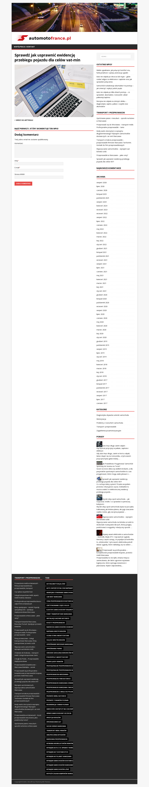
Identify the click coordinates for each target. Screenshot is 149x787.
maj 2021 (100, 275)
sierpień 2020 (102, 310)
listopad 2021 (102, 252)
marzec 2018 (101, 368)
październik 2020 (103, 302)
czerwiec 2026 (102, 190)
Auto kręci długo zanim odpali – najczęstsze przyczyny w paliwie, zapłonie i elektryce (113, 448)
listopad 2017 (102, 384)
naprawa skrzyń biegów (56, 631)
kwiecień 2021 (102, 279)
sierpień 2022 (102, 217)
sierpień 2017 (102, 395)
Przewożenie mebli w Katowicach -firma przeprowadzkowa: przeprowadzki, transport (27, 585)
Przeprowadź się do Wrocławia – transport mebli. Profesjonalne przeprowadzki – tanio (26, 632)
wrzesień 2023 (102, 210)
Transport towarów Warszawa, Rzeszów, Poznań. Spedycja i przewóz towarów (28, 624)
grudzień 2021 (102, 248)
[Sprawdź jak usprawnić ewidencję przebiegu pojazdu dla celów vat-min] (54, 116)
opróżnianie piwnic (54, 649)
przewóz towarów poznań (57, 700)
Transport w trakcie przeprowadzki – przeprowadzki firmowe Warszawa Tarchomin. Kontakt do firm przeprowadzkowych (114, 142)
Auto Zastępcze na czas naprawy (59, 588)
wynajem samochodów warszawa (59, 765)
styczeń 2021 (102, 291)
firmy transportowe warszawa (59, 614)
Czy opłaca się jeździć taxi (24, 592)
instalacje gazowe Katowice (57, 618)
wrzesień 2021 (102, 260)
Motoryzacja (101, 419)
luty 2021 (100, 287)
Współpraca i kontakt (24, 47)
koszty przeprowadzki (55, 623)
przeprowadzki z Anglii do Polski (59, 692)
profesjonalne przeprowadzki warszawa (63, 670)
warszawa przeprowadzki (56, 739)
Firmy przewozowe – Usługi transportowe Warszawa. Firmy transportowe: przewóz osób (26, 640)
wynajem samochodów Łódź (57, 769)
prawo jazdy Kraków (54, 662)
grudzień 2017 (102, 380)
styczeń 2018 (102, 376)
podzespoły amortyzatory (57, 657)
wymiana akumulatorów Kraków (59, 743)
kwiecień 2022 (102, 233)
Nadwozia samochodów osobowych (61, 627)
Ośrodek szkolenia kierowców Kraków (62, 653)
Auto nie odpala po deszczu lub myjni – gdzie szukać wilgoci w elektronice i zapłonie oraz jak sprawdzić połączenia (114, 79)
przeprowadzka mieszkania (57, 674)
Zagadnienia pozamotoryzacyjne (109, 431)
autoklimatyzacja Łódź (55, 584)
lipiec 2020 (100, 314)
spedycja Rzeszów (53, 718)
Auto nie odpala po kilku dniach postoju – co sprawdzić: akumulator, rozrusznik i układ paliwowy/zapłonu (113, 94)
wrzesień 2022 (102, 213)
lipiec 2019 (100, 353)
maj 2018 (100, 361)
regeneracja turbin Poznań (57, 705)
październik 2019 (103, 345)
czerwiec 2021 (102, 271)
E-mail (17, 167)
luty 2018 (100, 372)
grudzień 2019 (102, 341)
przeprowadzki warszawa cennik (59, 683)
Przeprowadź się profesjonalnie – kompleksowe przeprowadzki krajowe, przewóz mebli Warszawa (114, 552)
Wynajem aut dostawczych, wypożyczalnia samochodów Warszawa (25, 687)
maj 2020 (100, 322)
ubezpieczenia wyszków (56, 735)
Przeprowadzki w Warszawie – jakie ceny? (112, 155)
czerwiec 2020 (102, 318)
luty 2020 (100, 333)
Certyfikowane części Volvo (57, 605)
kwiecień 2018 (102, 364)
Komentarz (19, 143)
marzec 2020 (101, 330)
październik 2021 (103, 256)
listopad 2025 (102, 194)
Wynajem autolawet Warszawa (58, 756)
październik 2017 (103, 388)
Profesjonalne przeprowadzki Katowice (62, 666)
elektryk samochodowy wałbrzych (60, 610)
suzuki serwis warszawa (56, 726)
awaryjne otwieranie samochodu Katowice (63, 593)
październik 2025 (103, 198)
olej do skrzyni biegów (55, 640)
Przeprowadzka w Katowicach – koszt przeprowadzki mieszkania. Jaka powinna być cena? (28, 717)
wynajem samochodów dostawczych (61, 761)
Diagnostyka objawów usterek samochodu (113, 415)
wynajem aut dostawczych (57, 752)
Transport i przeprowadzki (106, 427)
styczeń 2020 (102, 337)
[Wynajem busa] (74, 30)
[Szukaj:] (115, 56)
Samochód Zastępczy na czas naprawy (61, 709)
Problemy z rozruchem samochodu (110, 423)
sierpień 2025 (102, 202)
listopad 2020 (102, 299)
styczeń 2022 (102, 244)
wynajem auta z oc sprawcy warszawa (61, 748)
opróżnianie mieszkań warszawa (59, 644)
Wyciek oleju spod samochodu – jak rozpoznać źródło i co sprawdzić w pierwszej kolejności (113, 501)
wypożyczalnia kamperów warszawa (61, 774)
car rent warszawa (54, 597)
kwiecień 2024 (102, 206)
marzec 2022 (101, 237)
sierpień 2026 (102, 182)
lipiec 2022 (100, 221)
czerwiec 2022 (102, 225)
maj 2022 (100, 229)
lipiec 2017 (100, 399)
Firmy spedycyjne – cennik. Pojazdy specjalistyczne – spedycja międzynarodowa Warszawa (27, 609)
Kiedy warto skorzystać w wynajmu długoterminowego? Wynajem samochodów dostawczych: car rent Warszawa (113, 133)
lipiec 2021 (100, 268)
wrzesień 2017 (102, 392)
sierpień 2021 (102, 264)
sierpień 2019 (102, 349)
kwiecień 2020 (102, 326)
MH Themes (46, 782)
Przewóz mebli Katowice (56, 696)
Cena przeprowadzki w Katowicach (60, 601)
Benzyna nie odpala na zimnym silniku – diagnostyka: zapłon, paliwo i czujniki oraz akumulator (112, 104)
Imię (16, 161)
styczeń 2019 (102, 357)
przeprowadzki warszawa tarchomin (61, 687)
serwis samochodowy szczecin (58, 713)
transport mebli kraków (56, 731)
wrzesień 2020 (102, 306)
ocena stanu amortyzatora (57, 636)
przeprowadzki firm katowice (58, 679)
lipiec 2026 (100, 186)
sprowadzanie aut (53, 722)
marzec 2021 (101, 283)
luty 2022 (100, 241)
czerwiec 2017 (102, 403)
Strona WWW (20, 174)
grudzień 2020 (102, 295)
